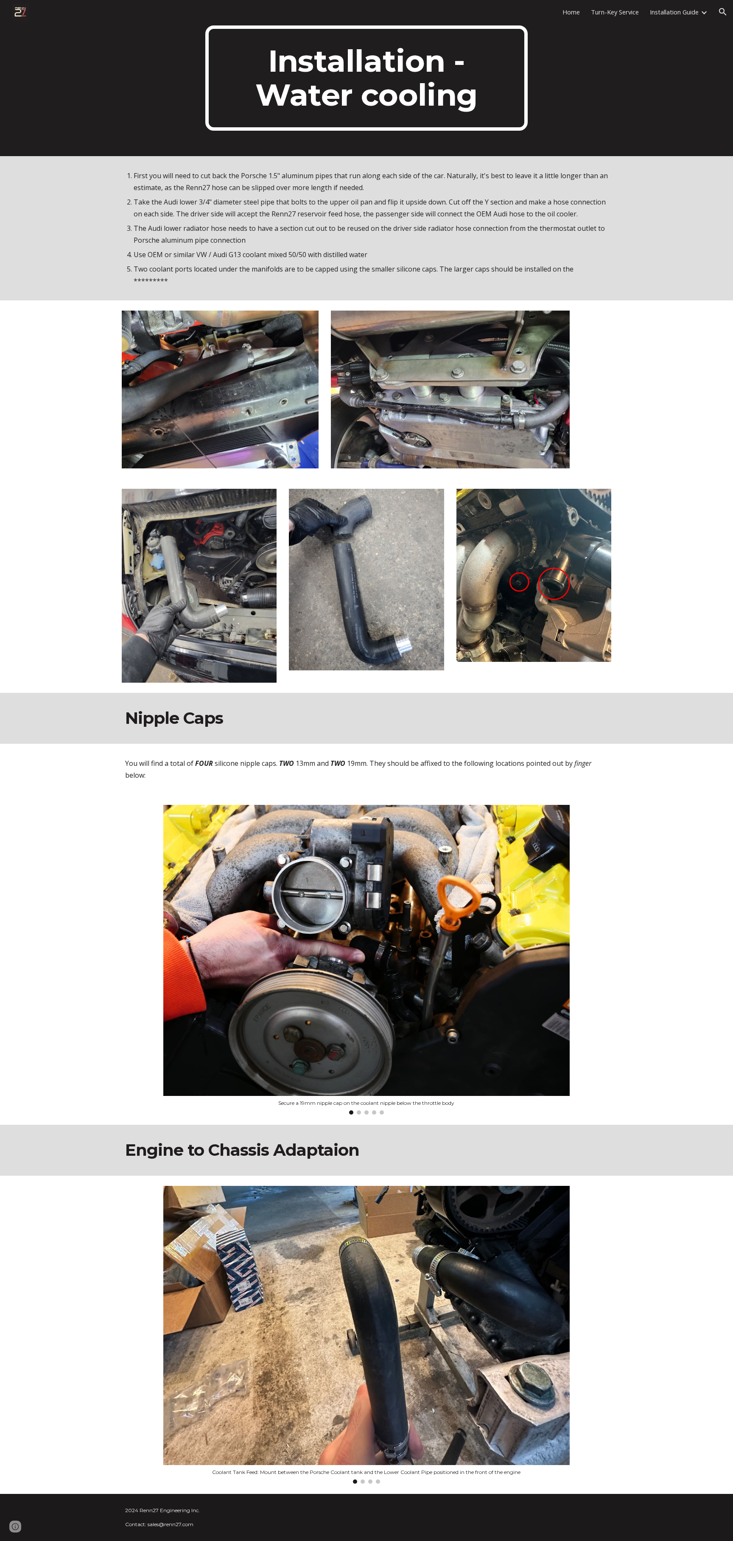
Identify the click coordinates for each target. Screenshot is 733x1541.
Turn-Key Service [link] (615, 12)
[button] (723, 12)
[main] (366, 78)
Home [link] (571, 12)
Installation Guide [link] (674, 12)
